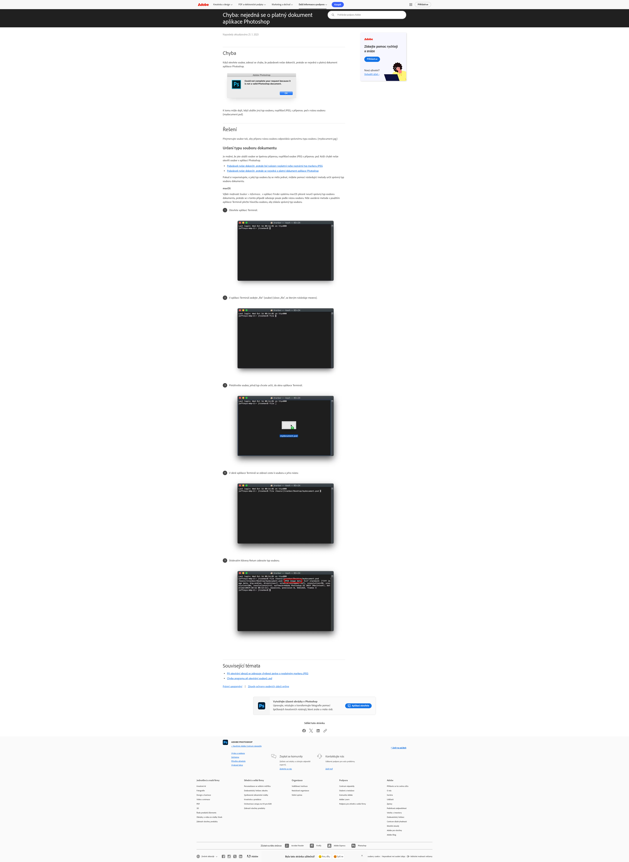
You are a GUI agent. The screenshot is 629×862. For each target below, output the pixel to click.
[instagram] (229, 856)
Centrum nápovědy (346, 786)
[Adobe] (203, 4)
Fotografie (201, 790)
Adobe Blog (391, 835)
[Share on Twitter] (311, 731)
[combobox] (367, 15)
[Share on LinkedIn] (318, 731)
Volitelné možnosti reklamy (421, 856)
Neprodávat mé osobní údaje (393, 856)
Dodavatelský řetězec (395, 817)
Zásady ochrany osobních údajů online (268, 686)
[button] (410, 4)
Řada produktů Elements (206, 813)
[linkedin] (240, 856)
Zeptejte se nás (286, 769)
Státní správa (297, 795)
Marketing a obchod (281, 4)
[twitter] (235, 856)
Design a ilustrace (204, 795)
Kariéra (390, 795)
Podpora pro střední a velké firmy (352, 804)
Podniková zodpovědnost (397, 808)
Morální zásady (393, 826)
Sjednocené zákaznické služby (256, 795)
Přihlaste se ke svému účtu (397, 786)
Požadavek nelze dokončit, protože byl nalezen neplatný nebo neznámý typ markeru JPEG (275, 165)
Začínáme (235, 757)
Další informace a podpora (311, 4)
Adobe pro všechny (394, 830)
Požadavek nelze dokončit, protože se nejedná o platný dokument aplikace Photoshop (273, 170)
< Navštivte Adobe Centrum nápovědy (246, 746)
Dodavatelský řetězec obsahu (256, 790)
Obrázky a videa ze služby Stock (209, 817)
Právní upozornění (232, 686)
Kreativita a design (221, 4)
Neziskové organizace (300, 790)
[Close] (362, 855)
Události (390, 799)
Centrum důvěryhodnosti (397, 821)
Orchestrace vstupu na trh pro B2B (258, 804)
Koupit (337, 4)
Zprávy (389, 804)
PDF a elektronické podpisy (250, 4)
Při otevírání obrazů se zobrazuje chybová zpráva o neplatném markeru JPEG (267, 673)
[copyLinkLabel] (325, 731)
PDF (198, 804)
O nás (389, 790)
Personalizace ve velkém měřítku (257, 786)
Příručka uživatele (238, 761)
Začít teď (329, 769)
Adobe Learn (344, 799)
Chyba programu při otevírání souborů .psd (249, 678)
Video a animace (203, 799)
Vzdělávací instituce (300, 786)
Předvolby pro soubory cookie (368, 856)
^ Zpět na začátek (398, 748)
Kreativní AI (201, 786)
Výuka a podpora (238, 753)
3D (198, 808)
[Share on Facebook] (304, 731)
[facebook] (223, 856)
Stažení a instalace (346, 790)
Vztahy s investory (394, 813)
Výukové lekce (237, 765)
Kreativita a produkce (252, 799)
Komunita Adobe (346, 795)
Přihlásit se (423, 4)
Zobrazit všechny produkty (207, 821)
